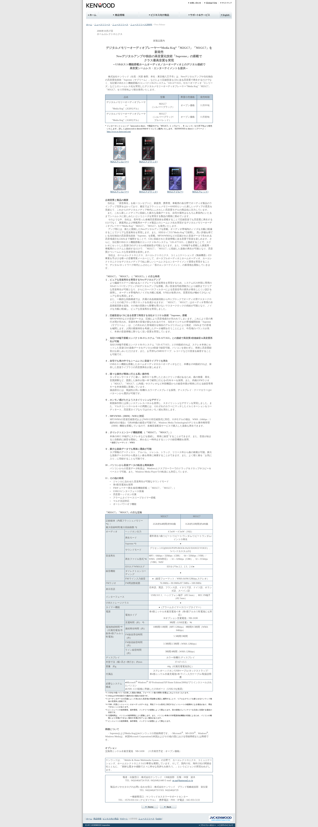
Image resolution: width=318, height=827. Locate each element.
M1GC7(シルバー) (119, 191)
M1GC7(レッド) (200, 191)
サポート (124, 819)
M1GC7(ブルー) (175, 191)
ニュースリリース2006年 (141, 24)
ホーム (89, 24)
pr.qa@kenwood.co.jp (182, 780)
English (159, 819)
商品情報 (97, 819)
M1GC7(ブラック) (148, 191)
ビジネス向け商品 (111, 819)
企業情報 (133, 819)
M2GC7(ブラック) (148, 161)
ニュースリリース (102, 24)
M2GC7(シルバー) (119, 161)
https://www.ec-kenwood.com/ (119, 131)
